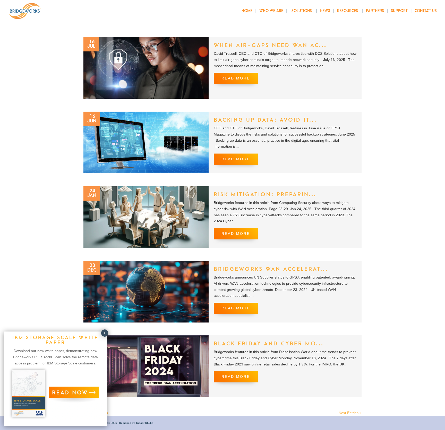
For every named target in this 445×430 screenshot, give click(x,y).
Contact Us (426, 11)
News (325, 11)
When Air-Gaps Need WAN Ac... (270, 45)
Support (399, 11)
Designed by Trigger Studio (136, 423)
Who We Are (271, 11)
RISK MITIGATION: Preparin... (265, 195)
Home (247, 11)
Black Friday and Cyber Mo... (269, 344)
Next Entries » (350, 413)
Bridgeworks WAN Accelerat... (271, 269)
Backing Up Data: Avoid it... (265, 120)
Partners (375, 11)
